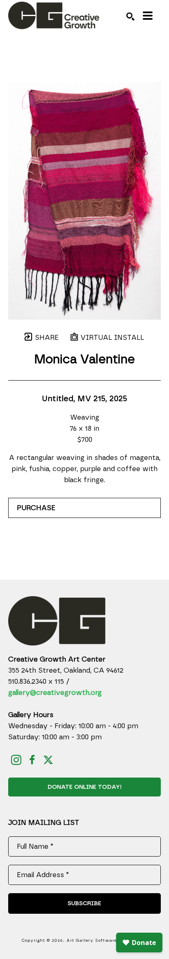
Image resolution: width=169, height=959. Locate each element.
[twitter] (48, 760)
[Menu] (148, 16)
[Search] (130, 16)
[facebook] (32, 760)
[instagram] (16, 760)
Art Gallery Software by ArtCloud (107, 940)
